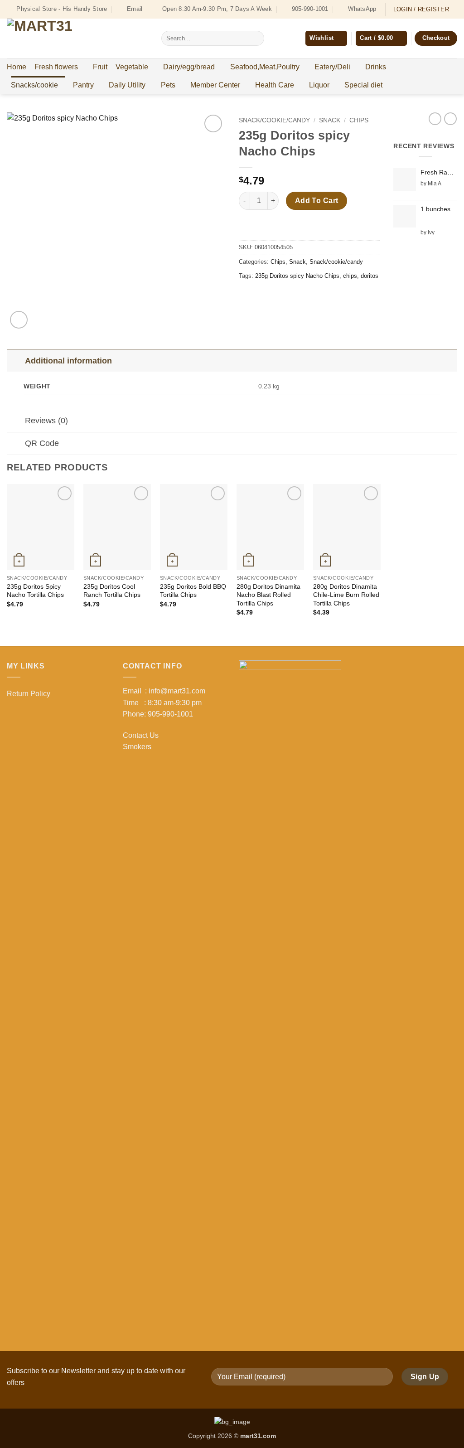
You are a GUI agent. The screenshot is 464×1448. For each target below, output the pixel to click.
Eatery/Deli (332, 67)
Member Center (215, 85)
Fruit (100, 67)
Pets (168, 85)
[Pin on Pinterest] (296, 296)
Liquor (319, 85)
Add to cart (316, 200)
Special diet (363, 85)
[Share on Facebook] (247, 296)
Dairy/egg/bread (189, 67)
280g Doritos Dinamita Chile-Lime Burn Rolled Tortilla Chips (346, 595)
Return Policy (28, 693)
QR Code (42, 443)
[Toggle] (15, 360)
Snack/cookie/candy (274, 120)
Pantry (83, 85)
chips (350, 275)
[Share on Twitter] (263, 296)
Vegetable (132, 67)
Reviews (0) (46, 420)
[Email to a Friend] (279, 296)
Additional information (68, 360)
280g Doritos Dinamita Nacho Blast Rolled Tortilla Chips (268, 595)
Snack (329, 120)
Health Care (274, 85)
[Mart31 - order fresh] (77, 38)
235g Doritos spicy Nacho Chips (297, 275)
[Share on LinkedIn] (312, 296)
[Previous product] (450, 118)
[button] (381, 38)
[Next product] (435, 118)
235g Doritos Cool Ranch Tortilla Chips (111, 591)
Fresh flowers (56, 67)
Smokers (137, 747)
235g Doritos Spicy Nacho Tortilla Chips (35, 591)
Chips (358, 120)
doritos (369, 275)
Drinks (375, 67)
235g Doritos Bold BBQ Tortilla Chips (193, 591)
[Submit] (255, 38)
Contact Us (141, 735)
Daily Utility (127, 85)
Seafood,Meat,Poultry (265, 67)
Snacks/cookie (34, 85)
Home (16, 67)
